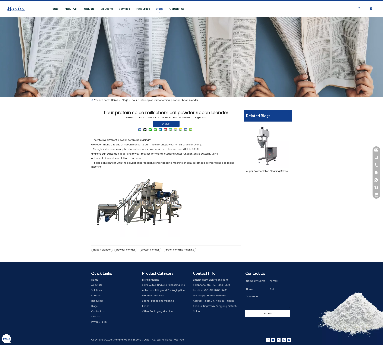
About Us (70, 9)
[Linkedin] (273, 340)
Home (54, 9)
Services (124, 9)
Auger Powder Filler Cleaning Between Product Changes (267, 171)
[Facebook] (268, 340)
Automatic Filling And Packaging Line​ (163, 290)
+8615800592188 (216, 295)
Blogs (159, 9)
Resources (143, 9)
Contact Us (176, 9)
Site (204, 117)
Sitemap (96, 316)
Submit (268, 313)
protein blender (150, 249)
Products (89, 9)
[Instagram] (289, 340)
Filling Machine (150, 279)
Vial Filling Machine (153, 295)
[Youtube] (284, 340)
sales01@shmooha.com (214, 279)
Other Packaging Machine (157, 311)
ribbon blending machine (179, 249)
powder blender (125, 249)
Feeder (146, 306)
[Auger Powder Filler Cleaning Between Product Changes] (267, 146)
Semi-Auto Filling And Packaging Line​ (163, 285)
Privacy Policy (99, 322)
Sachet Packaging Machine (158, 301)
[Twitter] (279, 340)
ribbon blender (102, 249)
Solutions (107, 9)
